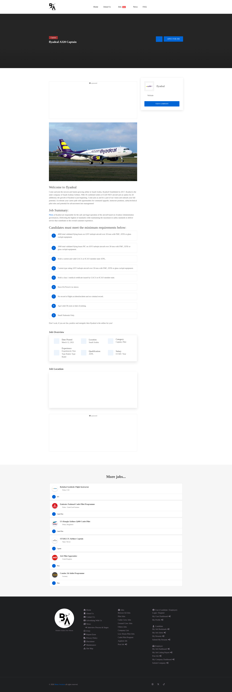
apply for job (173, 39)
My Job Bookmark (159, 629)
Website (150, 95)
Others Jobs (122, 627)
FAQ (88, 631)
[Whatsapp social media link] (175, 684)
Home (88, 610)
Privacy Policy (91, 638)
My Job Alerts (157, 633)
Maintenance (91, 645)
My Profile (156, 620)
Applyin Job (122, 641)
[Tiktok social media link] (164, 684)
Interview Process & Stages (98, 627)
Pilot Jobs (121, 616)
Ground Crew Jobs (125, 623)
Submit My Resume (160, 640)
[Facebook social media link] (141, 684)
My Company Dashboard (162, 659)
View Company (162, 104)
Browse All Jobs (124, 613)
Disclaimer (90, 641)
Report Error (91, 634)
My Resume (157, 636)
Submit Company (159, 663)
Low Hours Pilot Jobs (126, 634)
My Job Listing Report (161, 652)
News (88, 624)
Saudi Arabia (94, 342)
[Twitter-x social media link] (158, 684)
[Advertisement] (93, 101)
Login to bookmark (159, 39)
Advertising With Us (94, 620)
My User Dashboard (160, 616)
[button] (107, 7)
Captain (119, 342)
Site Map (89, 648)
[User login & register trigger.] (182, 7)
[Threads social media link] (152, 684)
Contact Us (90, 617)
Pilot (124, 342)
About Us (90, 613)
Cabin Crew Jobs (124, 620)
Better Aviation (60, 684)
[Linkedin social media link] (169, 684)
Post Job (121, 644)
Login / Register (158, 613)
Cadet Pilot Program (125, 637)
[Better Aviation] (52, 7)
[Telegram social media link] (181, 684)
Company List (123, 630)
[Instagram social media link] (147, 684)
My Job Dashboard (159, 649)
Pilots (51, 215)
